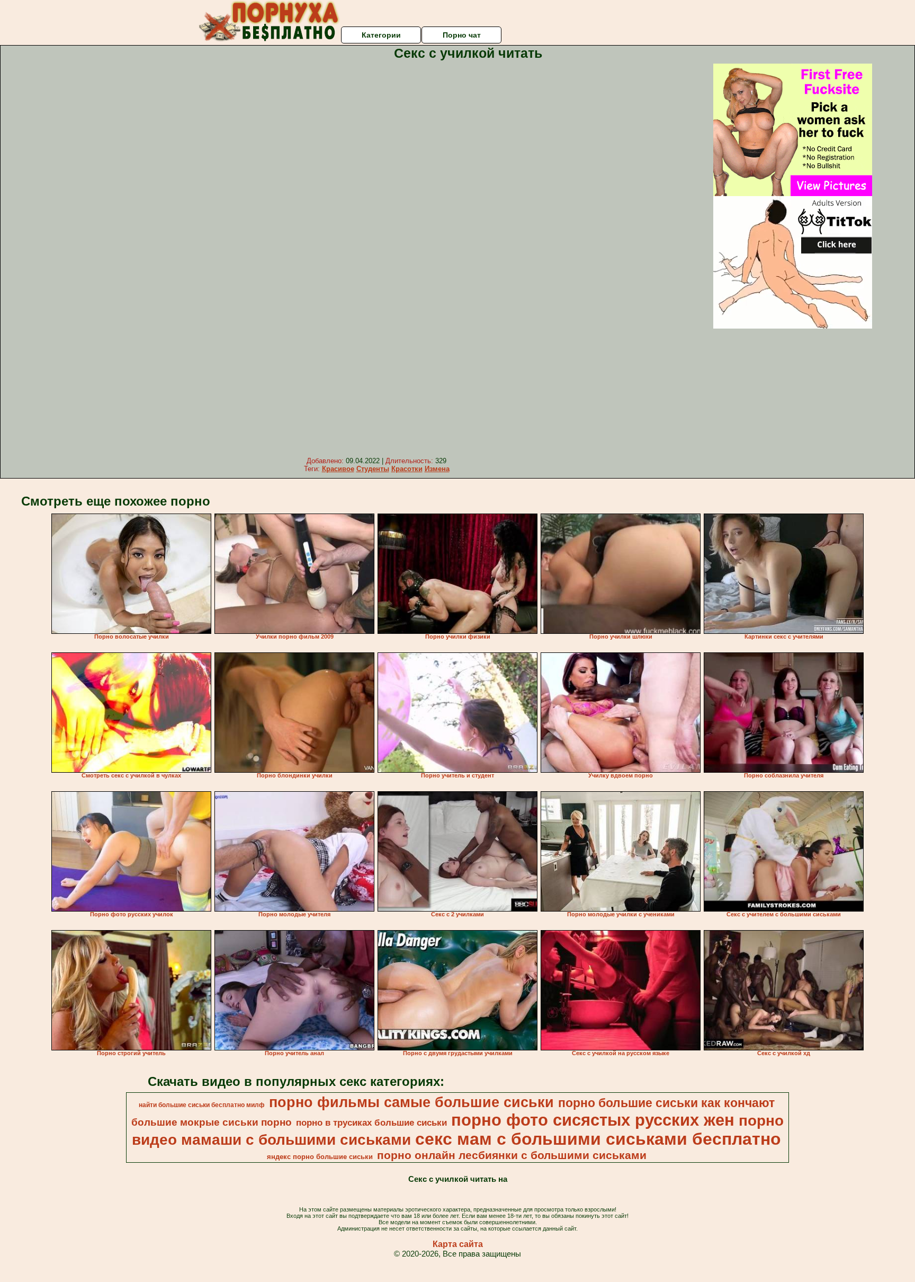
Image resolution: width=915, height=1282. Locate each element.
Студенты (372, 469)
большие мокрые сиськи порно (211, 1122)
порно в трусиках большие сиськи (371, 1122)
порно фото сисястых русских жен (592, 1120)
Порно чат (462, 35)
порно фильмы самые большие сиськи (411, 1102)
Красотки (407, 469)
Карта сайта (458, 1244)
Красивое (338, 469)
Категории (381, 35)
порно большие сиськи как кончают (666, 1103)
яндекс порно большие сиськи (320, 1157)
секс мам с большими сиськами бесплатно (598, 1138)
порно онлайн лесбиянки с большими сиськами (512, 1155)
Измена (437, 469)
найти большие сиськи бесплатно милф (202, 1105)
